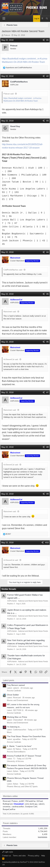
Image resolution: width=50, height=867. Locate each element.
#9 (47, 494)
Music (9, 732)
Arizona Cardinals (14, 691)
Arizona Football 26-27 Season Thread (24, 756)
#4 (47, 252)
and (19, 68)
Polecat (7, 35)
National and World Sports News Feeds (33, 601)
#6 (47, 342)
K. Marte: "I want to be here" (19, 746)
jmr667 (21, 801)
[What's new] (42, 18)
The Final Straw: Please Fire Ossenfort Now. (26, 736)
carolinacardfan (18, 807)
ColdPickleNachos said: (13, 270)
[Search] (47, 18)
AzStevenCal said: (10, 359)
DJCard (40, 801)
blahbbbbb (42, 837)
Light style (8, 852)
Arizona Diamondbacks (16, 752)
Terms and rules (19, 856)
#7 (47, 392)
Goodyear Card (31, 807)
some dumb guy (31, 804)
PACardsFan (30, 801)
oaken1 (41, 804)
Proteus (15, 801)
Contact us (6, 856)
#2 (47, 76)
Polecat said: (8, 94)
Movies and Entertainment (17, 700)
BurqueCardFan (9, 809)
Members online (10, 796)
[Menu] (4, 18)
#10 (47, 542)
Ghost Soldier (13, 695)
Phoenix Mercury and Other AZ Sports (22, 786)
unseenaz (7, 807)
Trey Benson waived (16, 685)
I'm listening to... (14, 727)
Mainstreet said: (9, 312)
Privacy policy (33, 856)
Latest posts (8, 680)
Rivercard (6, 801)
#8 (47, 447)
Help (43, 856)
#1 (47, 40)
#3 (47, 121)
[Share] (43, 40)
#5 (47, 294)
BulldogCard (7, 804)
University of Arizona (15, 761)
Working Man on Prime (17, 717)
